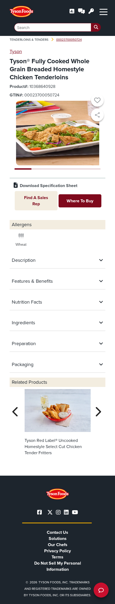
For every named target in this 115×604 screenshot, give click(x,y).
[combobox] (57, 27)
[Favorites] (97, 101)
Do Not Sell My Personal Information (57, 566)
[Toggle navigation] (103, 11)
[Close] (103, 596)
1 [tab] (23, 169)
